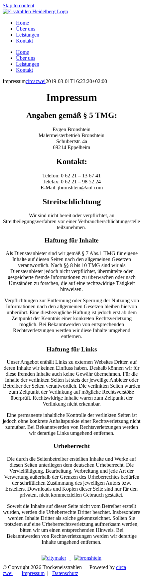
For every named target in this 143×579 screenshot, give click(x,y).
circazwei (36, 81)
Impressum (33, 573)
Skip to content (18, 5)
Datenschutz (65, 573)
